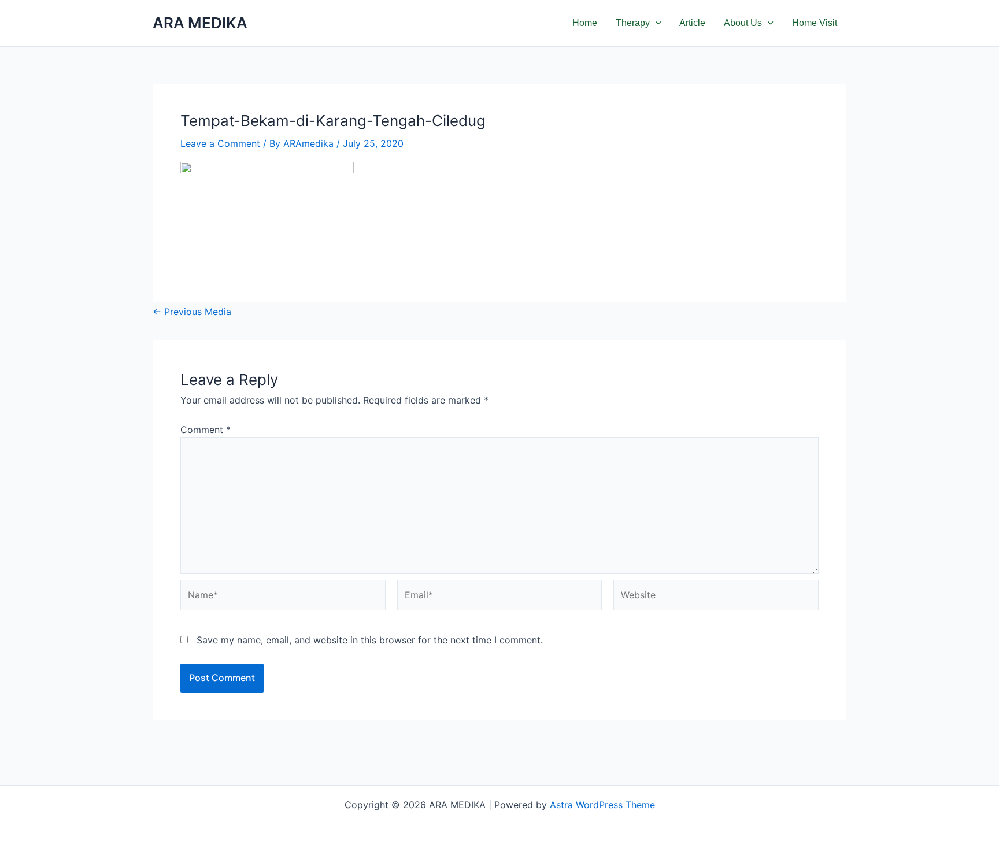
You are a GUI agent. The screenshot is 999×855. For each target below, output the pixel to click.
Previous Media (192, 311)
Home (584, 23)
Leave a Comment (220, 143)
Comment (205, 429)
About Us (743, 23)
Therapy (633, 23)
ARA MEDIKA (200, 23)
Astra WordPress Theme (602, 804)
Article (692, 23)
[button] (655, 23)
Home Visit (814, 23)
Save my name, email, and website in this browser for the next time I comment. (370, 640)
